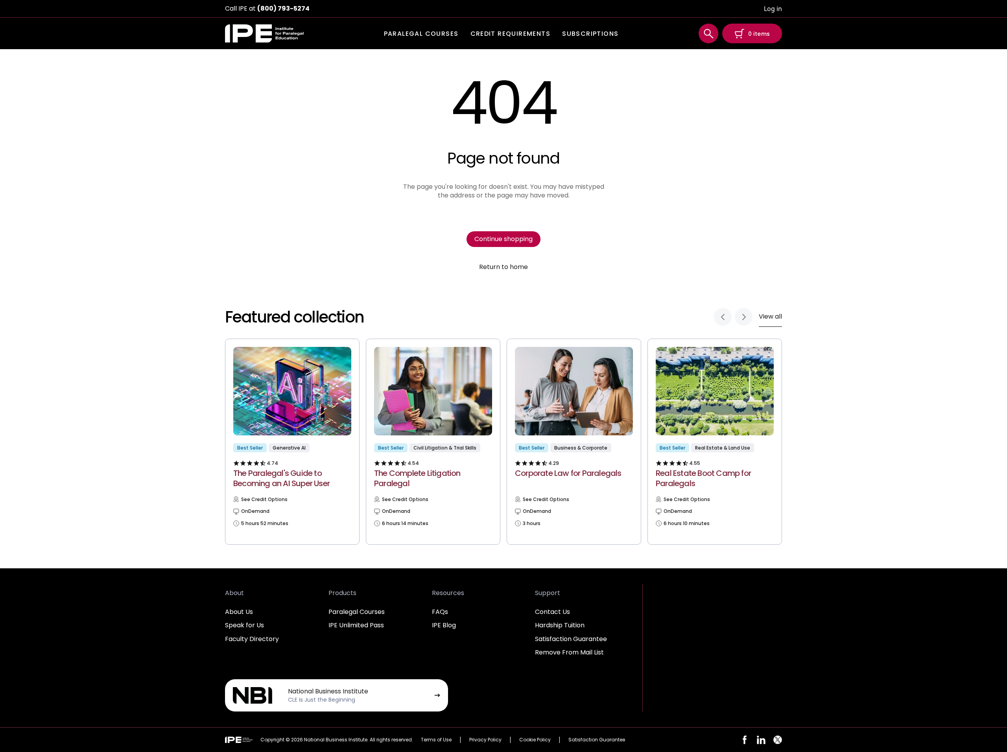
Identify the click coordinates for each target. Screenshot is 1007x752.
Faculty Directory (252, 638)
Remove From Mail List (569, 652)
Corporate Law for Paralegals (568, 473)
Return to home (503, 267)
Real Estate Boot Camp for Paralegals (703, 478)
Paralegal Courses (356, 611)
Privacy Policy (485, 739)
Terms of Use (436, 739)
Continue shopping (503, 238)
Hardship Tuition (560, 625)
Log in (773, 8)
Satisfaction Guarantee (571, 638)
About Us (239, 611)
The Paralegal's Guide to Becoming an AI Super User (281, 478)
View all (770, 316)
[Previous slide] (723, 317)
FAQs (440, 611)
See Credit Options (264, 499)
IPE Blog (444, 625)
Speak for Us (244, 625)
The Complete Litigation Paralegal (417, 478)
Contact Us (552, 611)
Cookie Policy (535, 739)
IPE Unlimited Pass (356, 625)
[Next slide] (743, 317)
